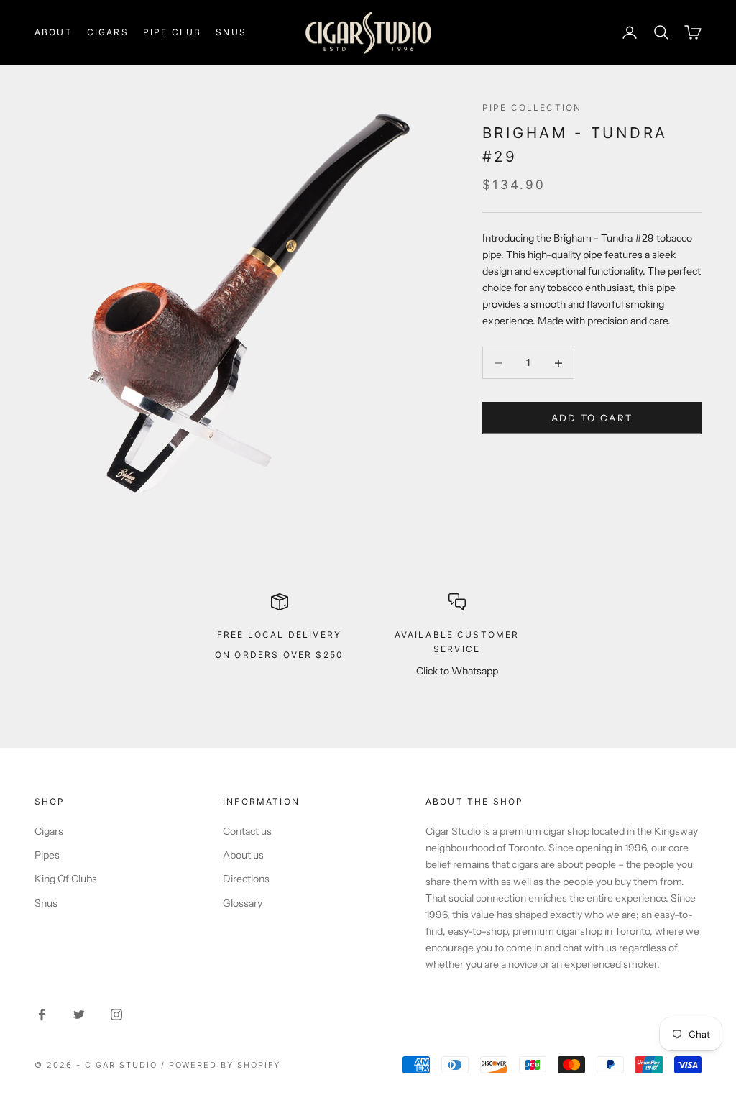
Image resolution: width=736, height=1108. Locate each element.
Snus (231, 32)
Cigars (108, 32)
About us (243, 854)
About (53, 32)
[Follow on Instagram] (116, 1014)
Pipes (47, 854)
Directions (246, 878)
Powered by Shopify (225, 1065)
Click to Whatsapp (457, 670)
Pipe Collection (531, 107)
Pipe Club (172, 32)
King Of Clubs (65, 878)
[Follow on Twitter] (79, 1014)
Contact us (247, 831)
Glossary (242, 903)
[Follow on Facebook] (41, 1014)
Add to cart (592, 417)
